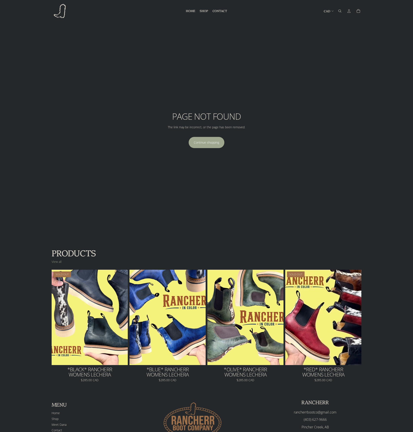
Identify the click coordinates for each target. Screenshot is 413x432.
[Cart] (358, 11)
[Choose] (199, 358)
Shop (55, 419)
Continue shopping (206, 142)
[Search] (340, 11)
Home (56, 413)
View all (57, 262)
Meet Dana (59, 424)
